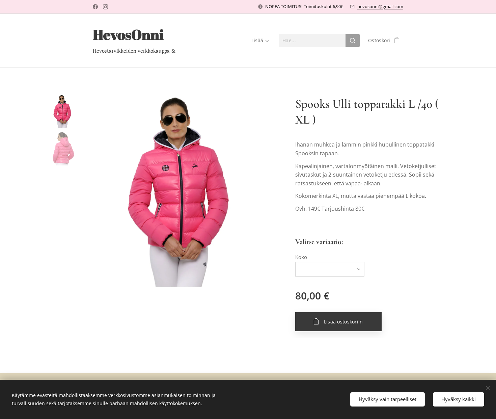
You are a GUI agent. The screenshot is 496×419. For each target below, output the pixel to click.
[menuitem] (259, 40)
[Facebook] (95, 6)
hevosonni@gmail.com (380, 6)
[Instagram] (105, 6)
